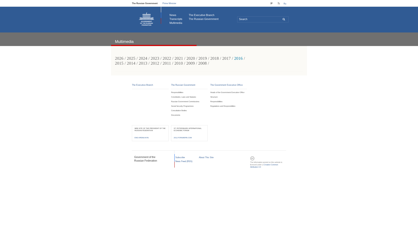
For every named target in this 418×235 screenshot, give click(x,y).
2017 (226, 58)
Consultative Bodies (179, 110)
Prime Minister (169, 3)
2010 (178, 63)
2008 (202, 63)
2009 (190, 63)
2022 (167, 58)
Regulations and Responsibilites (222, 106)
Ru (285, 3)
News (172, 15)
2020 (190, 58)
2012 (155, 63)
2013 (143, 63)
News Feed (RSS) (183, 161)
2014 (131, 63)
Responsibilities (177, 92)
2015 (119, 63)
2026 (119, 58)
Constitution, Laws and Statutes (183, 97)
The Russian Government (145, 3)
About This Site (206, 157)
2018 (214, 58)
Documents (175, 115)
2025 (131, 58)
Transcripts (175, 19)
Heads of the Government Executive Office (227, 92)
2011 (167, 63)
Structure (214, 97)
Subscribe (180, 157)
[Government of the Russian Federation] (146, 19)
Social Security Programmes (182, 106)
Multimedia (175, 23)
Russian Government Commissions (185, 101)
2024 (143, 58)
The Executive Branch (201, 15)
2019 (202, 58)
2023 (155, 58)
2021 (179, 58)
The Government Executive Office (226, 85)
